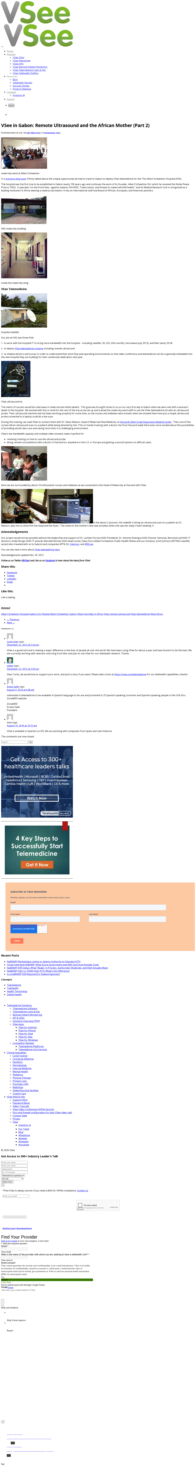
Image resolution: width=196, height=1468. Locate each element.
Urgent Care (19, 1093)
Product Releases (22, 89)
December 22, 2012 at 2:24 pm (23, 644)
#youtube (23, 1144)
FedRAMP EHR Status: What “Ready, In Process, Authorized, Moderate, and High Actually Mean (57, 967)
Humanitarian (49, 133)
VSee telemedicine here (47, 549)
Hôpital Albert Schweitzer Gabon (58, 614)
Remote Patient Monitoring (27, 1014)
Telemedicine (14, 985)
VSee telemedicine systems (29, 348)
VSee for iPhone (27, 1030)
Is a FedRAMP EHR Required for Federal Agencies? (33, 974)
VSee (58, 133)
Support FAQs (20, 1099)
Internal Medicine (22, 1068)
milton (10, 665)
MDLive (89, 544)
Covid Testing (20, 1055)
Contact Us (13, 114)
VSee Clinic (18, 57)
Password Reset (21, 1103)
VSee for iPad (25, 1033)
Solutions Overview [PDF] (26, 1021)
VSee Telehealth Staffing (25, 73)
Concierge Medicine (23, 1059)
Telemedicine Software (25, 1008)
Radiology (18, 1087)
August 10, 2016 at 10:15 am (22, 725)
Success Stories (21, 86)
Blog (15, 79)
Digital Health (14, 994)
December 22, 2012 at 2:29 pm (23, 668)
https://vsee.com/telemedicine (130, 674)
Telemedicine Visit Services (32, 1049)
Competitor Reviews (23, 1043)
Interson (74, 544)
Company (11, 92)
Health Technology (17, 991)
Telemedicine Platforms (31, 1046)
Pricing (10, 51)
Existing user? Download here (17, 1228)
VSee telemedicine (140, 614)
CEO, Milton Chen (34, 133)
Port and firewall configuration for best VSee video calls (42, 1112)
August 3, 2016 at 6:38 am (20, 689)
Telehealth (13, 988)
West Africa (157, 614)
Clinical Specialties (16, 1052)
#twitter (22, 1138)
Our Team (23, 1129)
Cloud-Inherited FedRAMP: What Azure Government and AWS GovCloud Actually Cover (53, 964)
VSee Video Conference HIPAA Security (33, 1109)
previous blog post (16, 178)
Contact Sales (20, 1115)
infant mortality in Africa (90, 614)
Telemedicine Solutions (19, 1005)
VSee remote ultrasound (117, 614)
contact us (82, 1190)
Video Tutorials (21, 1106)
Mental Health (20, 1071)
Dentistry (18, 1062)
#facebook (24, 1135)
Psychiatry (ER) (20, 1084)
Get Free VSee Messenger (15, 1217)
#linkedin (23, 1141)
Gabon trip (35, 614)
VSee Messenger (21, 60)
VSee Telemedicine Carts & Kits (29, 70)
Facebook (50, 560)
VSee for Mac (25, 1036)
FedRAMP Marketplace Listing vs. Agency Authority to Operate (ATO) (43, 961)
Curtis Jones (13, 641)
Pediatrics (18, 1074)
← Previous (13, 619)
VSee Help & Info (16, 1096)
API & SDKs (19, 1018)
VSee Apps (18, 1024)
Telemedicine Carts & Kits (26, 1011)
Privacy (16, 1118)
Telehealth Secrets (22, 82)
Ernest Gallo (13, 686)
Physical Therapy (22, 1077)
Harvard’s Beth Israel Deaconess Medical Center (146, 422)
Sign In (11, 105)
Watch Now (7, 1182)
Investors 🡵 (19, 95)
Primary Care (20, 1081)
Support (10, 99)
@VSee (25, 560)
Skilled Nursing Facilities (26, 1090)
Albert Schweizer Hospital (15, 614)
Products (11, 54)
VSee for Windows (28, 1040)
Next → (11, 622)
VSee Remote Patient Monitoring (30, 67)
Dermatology (20, 1065)
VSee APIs (18, 63)
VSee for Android (27, 1027)
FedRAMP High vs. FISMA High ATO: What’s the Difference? (38, 971)
